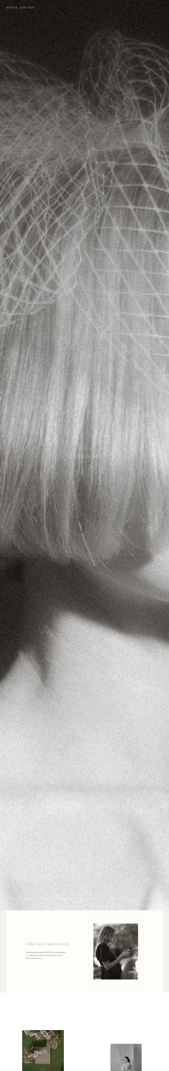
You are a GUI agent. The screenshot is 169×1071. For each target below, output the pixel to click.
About (44, 7)
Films (51, 7)
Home (41, 7)
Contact (54, 7)
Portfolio (48, 7)
